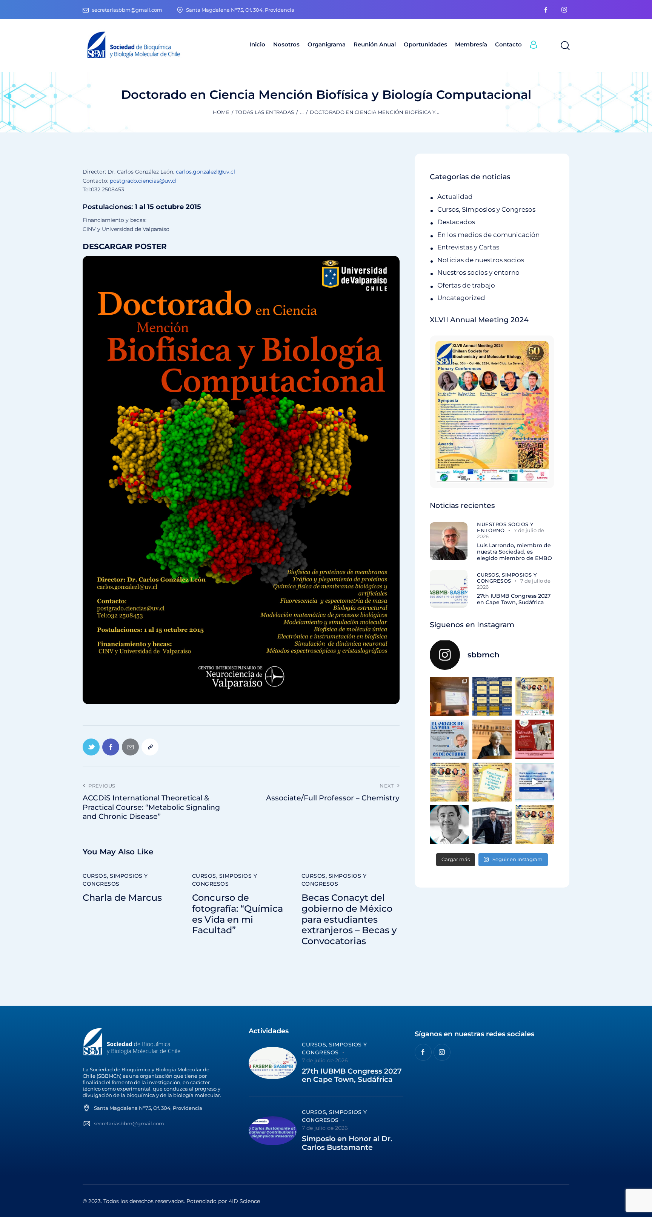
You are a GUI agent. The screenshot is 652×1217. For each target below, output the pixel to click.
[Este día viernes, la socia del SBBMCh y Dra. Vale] (534, 739)
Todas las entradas (264, 112)
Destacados (456, 222)
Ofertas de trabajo (466, 285)
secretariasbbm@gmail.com (129, 1123)
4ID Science (244, 1201)
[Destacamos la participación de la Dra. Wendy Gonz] (449, 696)
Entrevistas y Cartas (468, 247)
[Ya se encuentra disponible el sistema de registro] (534, 824)
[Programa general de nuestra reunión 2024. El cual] (491, 696)
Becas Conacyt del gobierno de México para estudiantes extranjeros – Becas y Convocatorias (349, 919)
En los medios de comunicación (488, 234)
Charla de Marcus (122, 897)
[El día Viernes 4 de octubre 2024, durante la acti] (449, 739)
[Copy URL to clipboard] (149, 747)
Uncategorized (461, 298)
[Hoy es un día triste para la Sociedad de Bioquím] (449, 824)
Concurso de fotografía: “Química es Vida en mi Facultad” (237, 913)
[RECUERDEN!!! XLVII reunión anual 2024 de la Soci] (449, 782)
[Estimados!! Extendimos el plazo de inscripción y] (491, 782)
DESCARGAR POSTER (125, 246)
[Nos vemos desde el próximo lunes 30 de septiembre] (534, 696)
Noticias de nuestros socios (480, 260)
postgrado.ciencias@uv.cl (143, 180)
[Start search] (564, 46)
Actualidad (455, 196)
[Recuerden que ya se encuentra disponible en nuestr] (534, 782)
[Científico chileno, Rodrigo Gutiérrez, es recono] (491, 824)
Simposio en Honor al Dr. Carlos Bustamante (347, 1143)
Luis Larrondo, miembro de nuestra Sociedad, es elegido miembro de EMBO (514, 551)
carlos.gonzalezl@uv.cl (205, 171)
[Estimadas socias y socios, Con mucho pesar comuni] (491, 739)
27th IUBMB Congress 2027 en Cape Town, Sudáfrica (514, 599)
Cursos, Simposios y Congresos (115, 879)
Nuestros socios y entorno (478, 272)
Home (221, 112)
